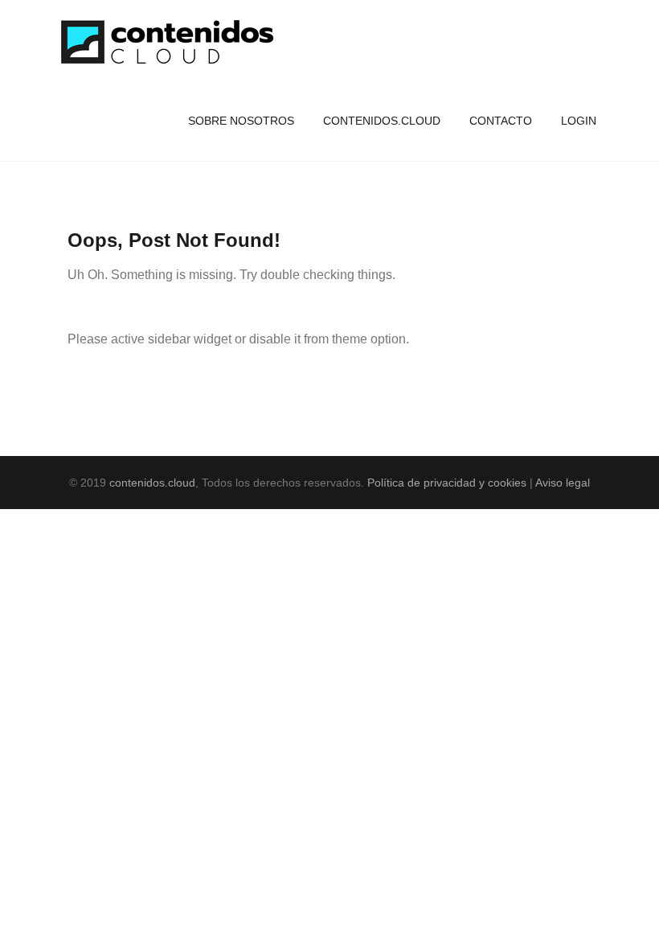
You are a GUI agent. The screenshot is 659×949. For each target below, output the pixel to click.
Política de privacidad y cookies (446, 482)
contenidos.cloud (152, 482)
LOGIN (578, 120)
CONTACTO (500, 120)
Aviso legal (562, 482)
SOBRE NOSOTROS (241, 120)
